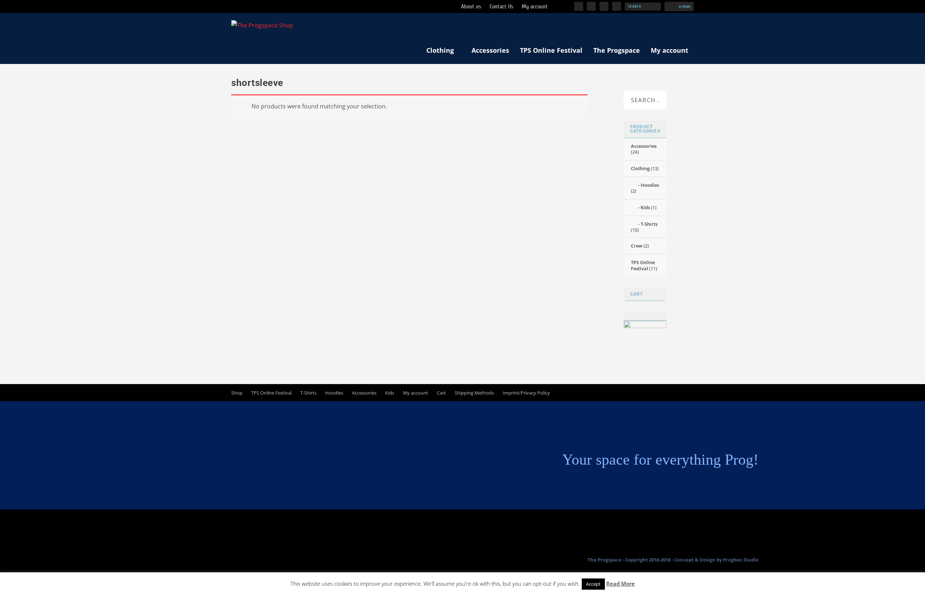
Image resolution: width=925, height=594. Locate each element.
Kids (645, 207)
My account (669, 50)
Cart (441, 392)
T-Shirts (649, 224)
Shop (236, 392)
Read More (620, 583)
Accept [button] (593, 584)
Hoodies (650, 185)
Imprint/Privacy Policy (526, 392)
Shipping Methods (474, 392)
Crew (636, 245)
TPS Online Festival (551, 50)
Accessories (490, 50)
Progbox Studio (740, 559)
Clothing (440, 50)
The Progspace (616, 50)
